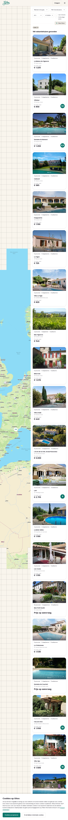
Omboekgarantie (61, 18)
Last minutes (61, 15)
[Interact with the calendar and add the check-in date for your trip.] (33, 9)
